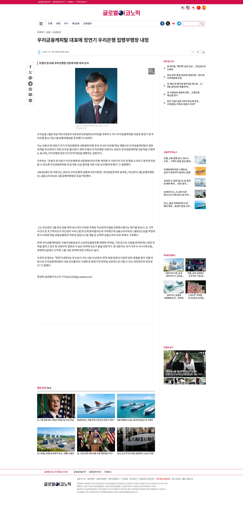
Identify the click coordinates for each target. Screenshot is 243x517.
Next (202, 364)
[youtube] (173, 23)
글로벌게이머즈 (59, 2)
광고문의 (133, 479)
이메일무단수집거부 (146, 479)
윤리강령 (90, 479)
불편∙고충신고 (187, 479)
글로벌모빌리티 (44, 2)
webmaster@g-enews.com (128, 492)
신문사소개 (81, 479)
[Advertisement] (96, 202)
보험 (58, 23)
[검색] (202, 23)
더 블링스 (70, 2)
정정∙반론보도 (113, 479)
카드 (66, 23)
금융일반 (87, 23)
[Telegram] (179, 23)
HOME (40, 32)
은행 (50, 23)
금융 (48, 32)
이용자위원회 (101, 479)
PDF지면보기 (81, 2)
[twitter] (168, 23)
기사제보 (124, 479)
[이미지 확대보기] (151, 71)
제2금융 (75, 23)
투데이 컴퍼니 (170, 255)
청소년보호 (176, 479)
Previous (167, 364)
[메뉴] (41, 24)
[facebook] (162, 23)
